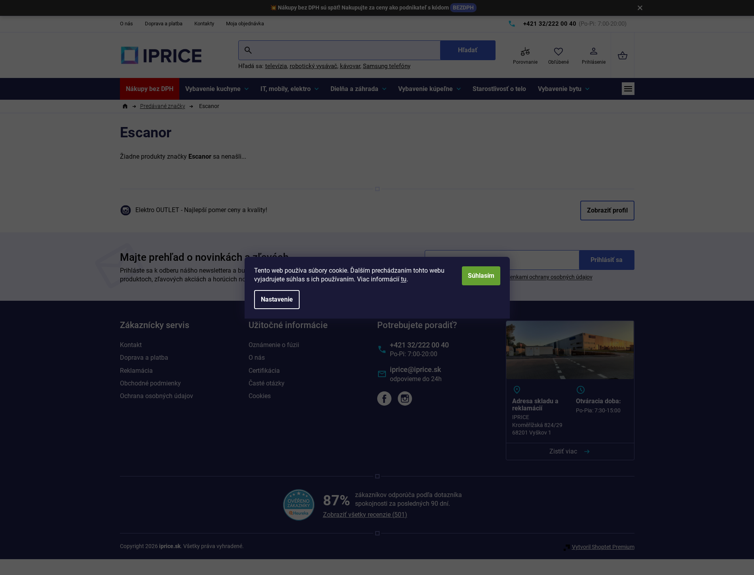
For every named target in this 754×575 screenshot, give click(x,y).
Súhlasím (481, 275)
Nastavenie (277, 299)
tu (403, 279)
